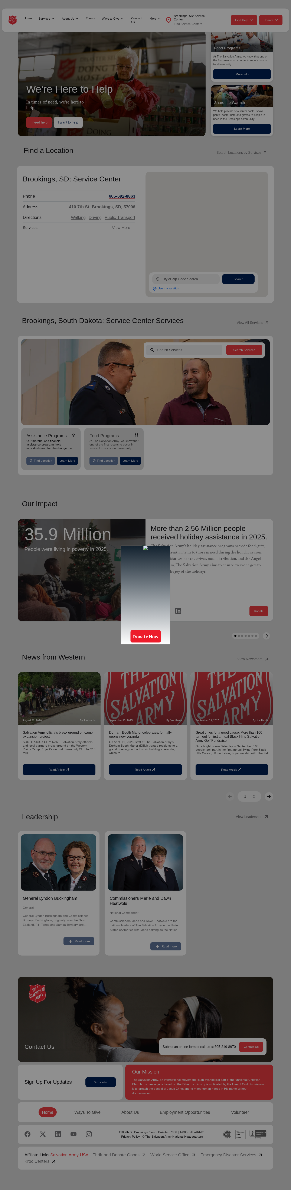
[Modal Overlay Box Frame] (145, 595)
